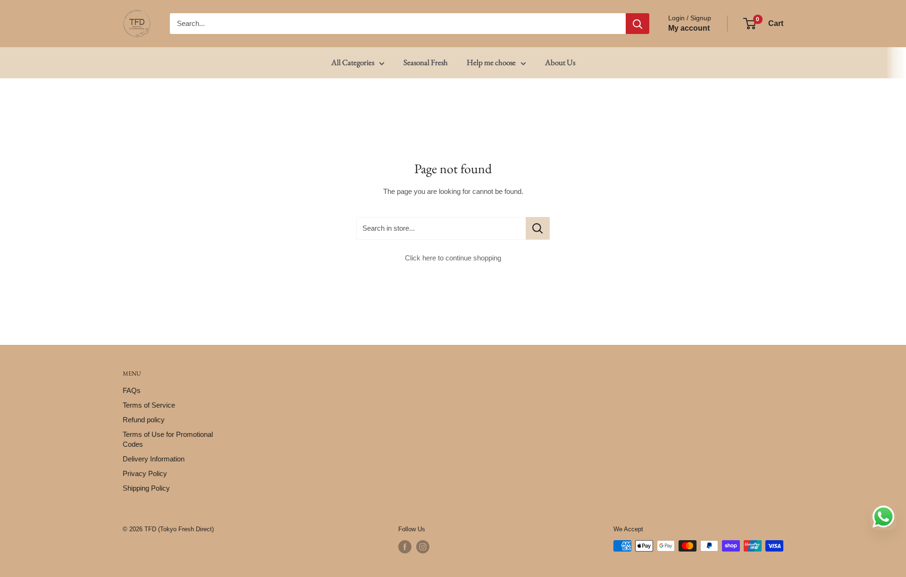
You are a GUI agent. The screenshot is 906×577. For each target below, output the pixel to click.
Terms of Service (149, 405)
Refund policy (144, 420)
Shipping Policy (146, 488)
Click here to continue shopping (453, 258)
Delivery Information (154, 459)
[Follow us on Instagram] (422, 546)
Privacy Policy (145, 473)
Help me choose (491, 62)
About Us (560, 62)
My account (689, 28)
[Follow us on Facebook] (404, 546)
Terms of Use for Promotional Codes (168, 439)
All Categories (352, 62)
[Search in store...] (538, 228)
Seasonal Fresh (425, 62)
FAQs (132, 390)
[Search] (637, 23)
